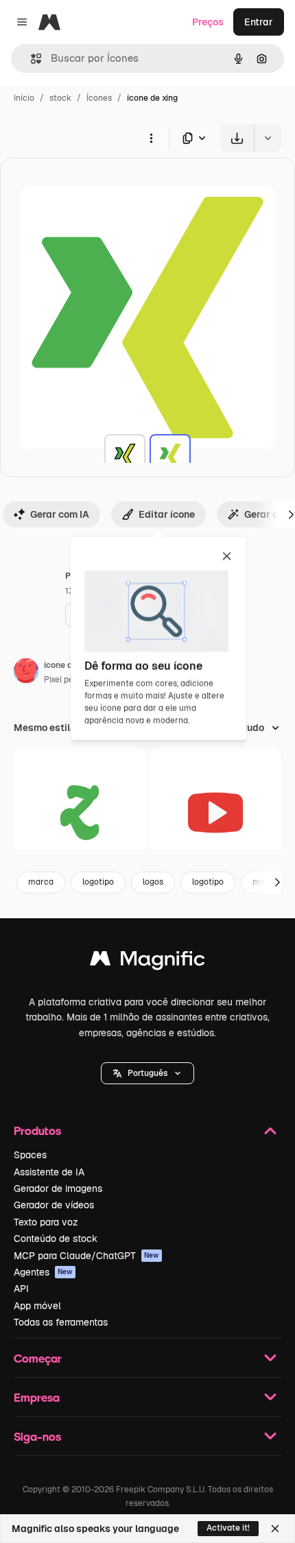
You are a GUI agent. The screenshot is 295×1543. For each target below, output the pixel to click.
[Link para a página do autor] (26, 672)
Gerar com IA (59, 514)
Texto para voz (46, 1222)
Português (147, 1073)
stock (60, 98)
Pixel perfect (68, 679)
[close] (227, 557)
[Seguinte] (277, 883)
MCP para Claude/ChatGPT (86, 1255)
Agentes (43, 1272)
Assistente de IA (49, 1172)
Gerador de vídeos (54, 1205)
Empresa (37, 1397)
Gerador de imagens (58, 1188)
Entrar (258, 22)
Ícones (99, 98)
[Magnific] (147, 961)
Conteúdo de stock (55, 1238)
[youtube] (216, 813)
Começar (38, 1358)
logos (153, 881)
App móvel (37, 1306)
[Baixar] (237, 138)
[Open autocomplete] (30, 58)
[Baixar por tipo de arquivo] (195, 138)
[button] (147, 1073)
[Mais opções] (151, 138)
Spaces (30, 1155)
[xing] (124, 454)
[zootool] (80, 813)
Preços (208, 22)
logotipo (98, 881)
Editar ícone (167, 514)
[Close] (275, 1528)
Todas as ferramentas (61, 1322)
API (21, 1288)
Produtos (37, 1130)
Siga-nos (37, 1436)
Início (24, 98)
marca (41, 881)
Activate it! (228, 1527)
